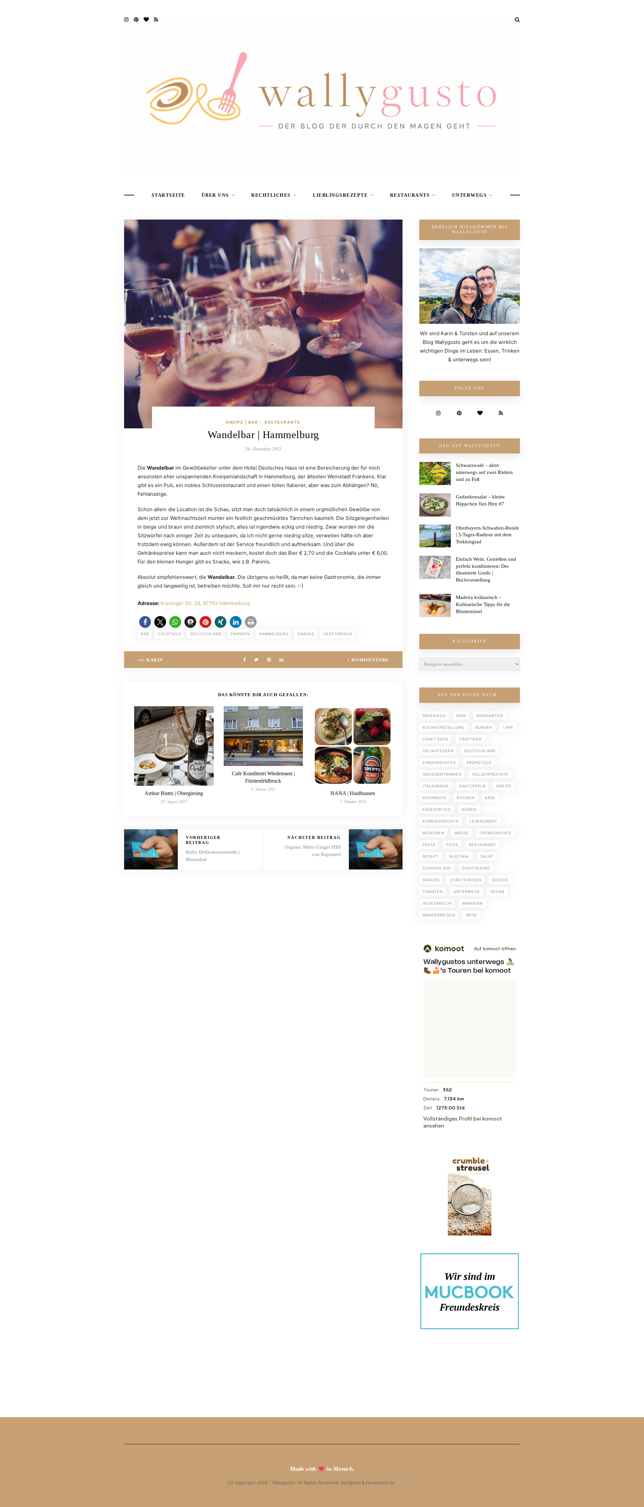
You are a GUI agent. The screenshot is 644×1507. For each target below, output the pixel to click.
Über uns (215, 195)
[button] (145, 622)
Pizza (452, 844)
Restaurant (482, 844)
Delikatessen (438, 750)
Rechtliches (271, 195)
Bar (145, 633)
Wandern (472, 903)
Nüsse (462, 833)
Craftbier (470, 739)
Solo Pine (406, 1482)
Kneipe (504, 786)
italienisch (435, 786)
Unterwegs (469, 195)
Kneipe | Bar (242, 422)
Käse (490, 797)
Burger (483, 727)
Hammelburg (273, 633)
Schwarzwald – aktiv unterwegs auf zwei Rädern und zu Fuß (484, 472)
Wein (471, 915)
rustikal (459, 856)
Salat (486, 856)
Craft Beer (435, 739)
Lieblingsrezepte (340, 195)
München (433, 833)
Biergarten (490, 715)
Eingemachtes (439, 762)
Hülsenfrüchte (490, 774)
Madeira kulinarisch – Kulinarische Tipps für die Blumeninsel (483, 604)
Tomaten (433, 891)
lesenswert (483, 821)
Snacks (306, 633)
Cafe (508, 727)
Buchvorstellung (444, 727)
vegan (497, 891)
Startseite (168, 195)
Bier (461, 715)
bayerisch (434, 715)
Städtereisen (465, 880)
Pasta (429, 844)
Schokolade (437, 868)
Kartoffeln (472, 786)
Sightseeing (476, 868)
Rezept (431, 856)
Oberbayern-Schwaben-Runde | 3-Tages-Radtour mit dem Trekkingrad (487, 535)
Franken (240, 633)
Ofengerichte (496, 833)
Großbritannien (442, 774)
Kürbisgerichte (441, 821)
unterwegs (466, 891)
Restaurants (410, 195)
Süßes (500, 880)
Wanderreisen (439, 915)
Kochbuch (434, 797)
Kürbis (469, 809)
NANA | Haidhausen (352, 793)
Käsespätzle (437, 809)
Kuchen (465, 797)
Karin (154, 659)
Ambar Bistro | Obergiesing (174, 793)
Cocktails (169, 633)
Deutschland (206, 633)
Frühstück (479, 762)
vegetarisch (337, 633)
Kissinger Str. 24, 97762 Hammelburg (205, 603)
